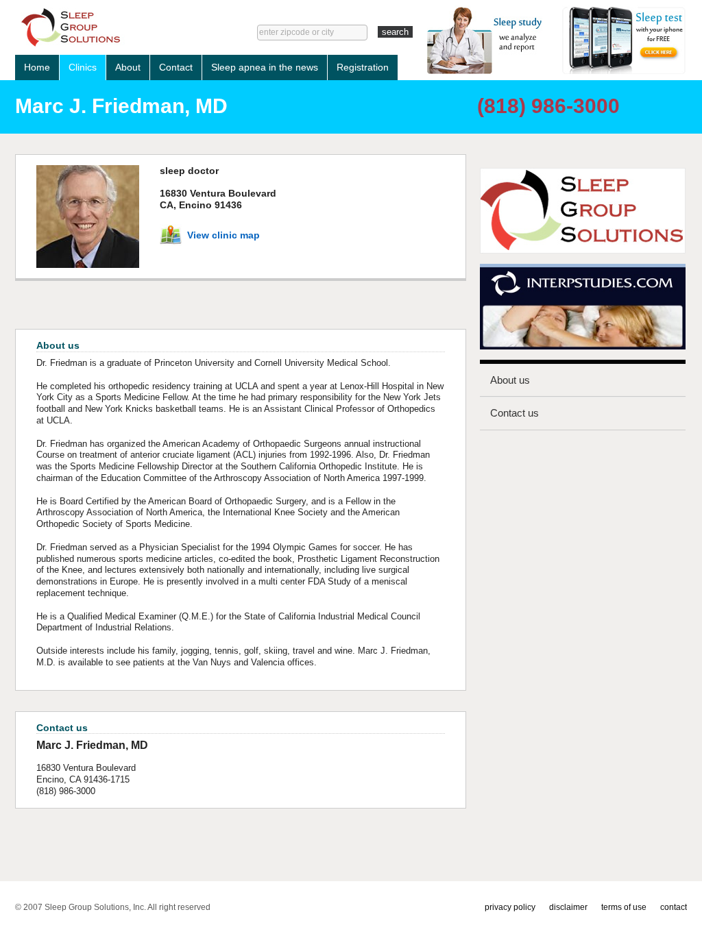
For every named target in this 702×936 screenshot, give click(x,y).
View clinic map (223, 235)
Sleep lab (115, 27)
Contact (176, 67)
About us (510, 380)
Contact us (514, 413)
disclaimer (568, 907)
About (128, 67)
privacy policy (510, 907)
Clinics (83, 67)
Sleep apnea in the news (264, 67)
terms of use (623, 907)
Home (37, 67)
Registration (363, 67)
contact (673, 907)
